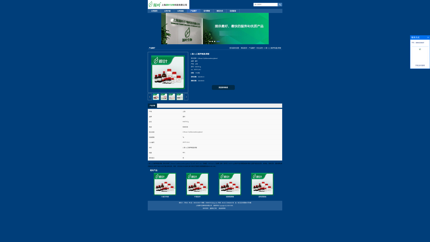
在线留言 (233, 11)
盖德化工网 (213, 208)
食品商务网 (222, 208)
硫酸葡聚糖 (230, 197)
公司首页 (154, 11)
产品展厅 (193, 11)
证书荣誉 (207, 11)
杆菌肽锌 (197, 197)
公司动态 (180, 11)
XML (231, 205)
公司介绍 (167, 11)
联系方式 (220, 11)
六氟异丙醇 (165, 197)
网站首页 (244, 48)
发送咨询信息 (223, 87)
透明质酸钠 (262, 197)
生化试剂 (260, 48)
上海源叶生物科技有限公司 (204, 205)
